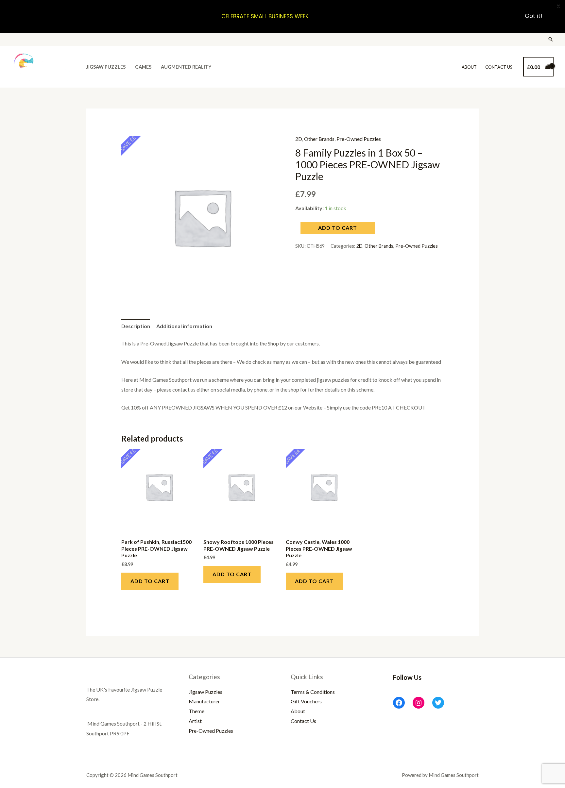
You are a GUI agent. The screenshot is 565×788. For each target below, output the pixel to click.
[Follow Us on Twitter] (438, 703)
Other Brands (319, 139)
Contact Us (498, 67)
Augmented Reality (186, 67)
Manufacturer (204, 701)
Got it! (533, 16)
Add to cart (337, 228)
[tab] (135, 326)
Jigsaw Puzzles (106, 67)
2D (298, 139)
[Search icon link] (551, 39)
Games (143, 67)
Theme (196, 711)
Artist (195, 721)
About (469, 67)
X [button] (558, 6)
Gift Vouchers (306, 701)
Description (135, 326)
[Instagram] (418, 703)
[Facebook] (399, 703)
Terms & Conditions (313, 692)
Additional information (184, 326)
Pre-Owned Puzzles (358, 139)
